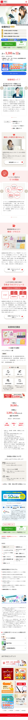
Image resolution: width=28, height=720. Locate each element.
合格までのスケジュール (19, 560)
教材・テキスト (7, 556)
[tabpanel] (14, 97)
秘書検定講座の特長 (20, 556)
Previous (2, 88)
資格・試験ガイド (17, 128)
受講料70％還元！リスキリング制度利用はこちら (14, 47)
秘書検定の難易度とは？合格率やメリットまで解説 (14, 572)
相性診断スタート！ (14, 162)
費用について (6, 563)
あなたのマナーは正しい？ (20, 550)
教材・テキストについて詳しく (14, 270)
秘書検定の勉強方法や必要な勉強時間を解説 (12, 574)
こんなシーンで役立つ (18, 125)
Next (26, 88)
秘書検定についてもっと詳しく (17, 122)
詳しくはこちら (14, 73)
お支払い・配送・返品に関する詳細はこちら (14, 484)
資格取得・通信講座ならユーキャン (10, 536)
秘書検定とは (19, 547)
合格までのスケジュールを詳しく (14, 316)
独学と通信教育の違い (8, 560)
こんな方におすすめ (8, 550)
